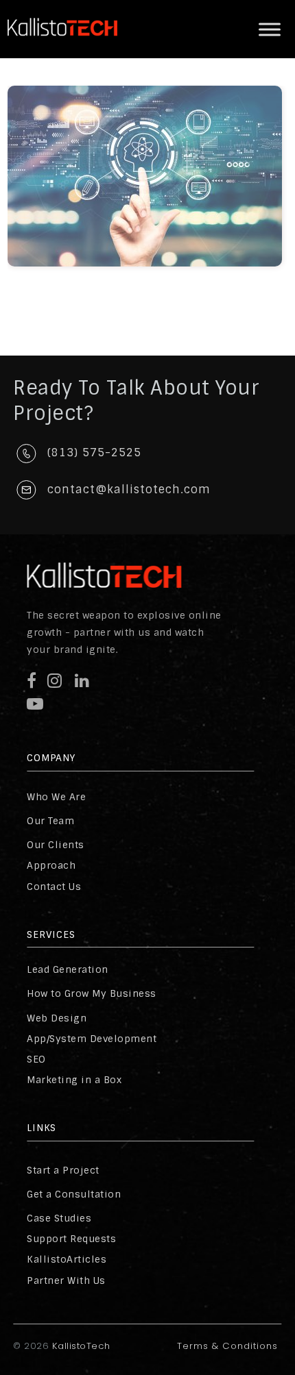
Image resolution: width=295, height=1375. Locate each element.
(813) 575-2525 (94, 452)
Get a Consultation (74, 1194)
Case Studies (59, 1218)
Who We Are (56, 797)
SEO (36, 1059)
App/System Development (91, 1038)
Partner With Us (66, 1280)
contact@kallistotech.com (129, 489)
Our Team (50, 821)
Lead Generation (67, 969)
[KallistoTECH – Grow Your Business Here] (62, 47)
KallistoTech (79, 1345)
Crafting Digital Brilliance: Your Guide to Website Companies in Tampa (155, 153)
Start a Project (63, 1170)
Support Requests (71, 1238)
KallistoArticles (66, 1259)
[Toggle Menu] (270, 29)
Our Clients (55, 845)
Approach (51, 865)
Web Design (56, 1018)
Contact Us (54, 886)
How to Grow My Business (91, 993)
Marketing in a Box (74, 1080)
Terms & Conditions (227, 1345)
